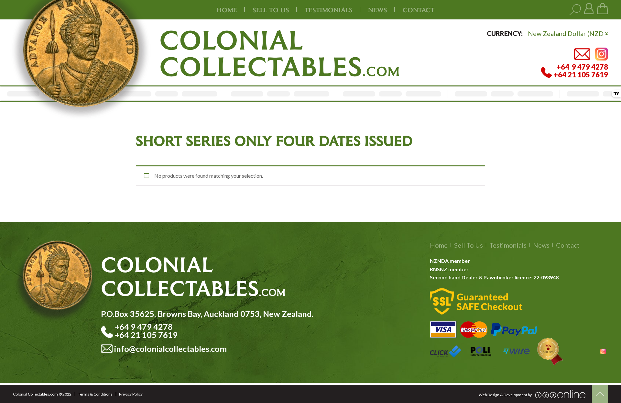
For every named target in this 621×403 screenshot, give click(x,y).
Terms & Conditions (95, 394)
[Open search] (575, 10)
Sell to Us (468, 245)
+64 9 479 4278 (144, 326)
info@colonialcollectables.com (170, 348)
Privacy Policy (131, 394)
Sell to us (271, 9)
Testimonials (508, 245)
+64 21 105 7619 (146, 334)
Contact (418, 9)
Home (227, 9)
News (377, 9)
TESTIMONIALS (329, 9)
